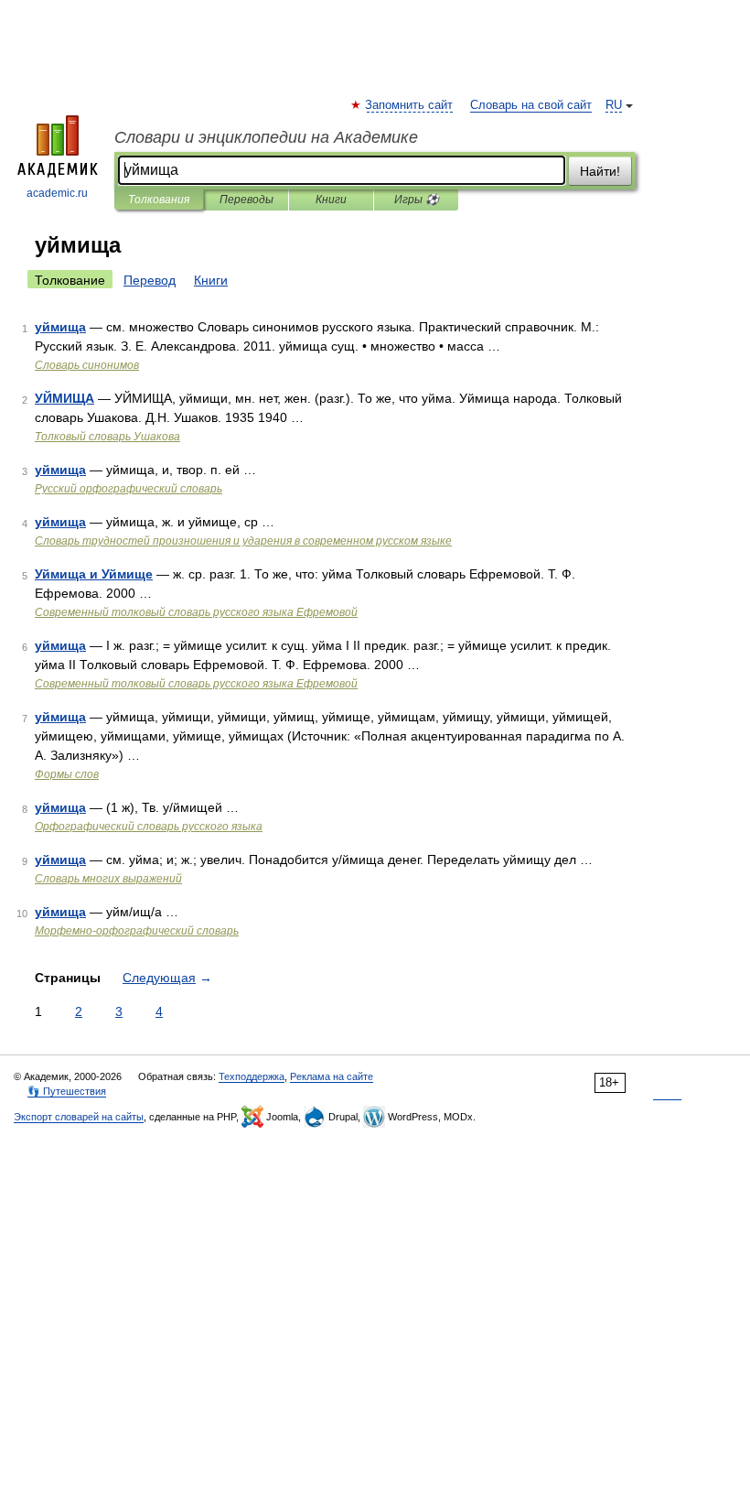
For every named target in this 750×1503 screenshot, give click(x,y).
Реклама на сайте (331, 1076)
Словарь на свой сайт (531, 105)
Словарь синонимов (87, 365)
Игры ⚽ (416, 199)
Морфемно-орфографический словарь (137, 931)
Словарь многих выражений (108, 878)
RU (613, 105)
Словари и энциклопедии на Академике (266, 137)
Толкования (158, 199)
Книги (331, 199)
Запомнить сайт (410, 105)
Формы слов (67, 774)
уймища (60, 326)
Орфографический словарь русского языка (148, 826)
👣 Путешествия (66, 1091)
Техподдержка (251, 1076)
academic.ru (57, 193)
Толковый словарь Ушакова (107, 436)
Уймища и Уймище (94, 574)
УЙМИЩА (64, 398)
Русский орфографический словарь (128, 488)
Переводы (246, 199)
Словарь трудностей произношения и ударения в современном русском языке (243, 541)
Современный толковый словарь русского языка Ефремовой (196, 612)
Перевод (149, 280)
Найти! (600, 171)
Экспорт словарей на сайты (79, 1116)
